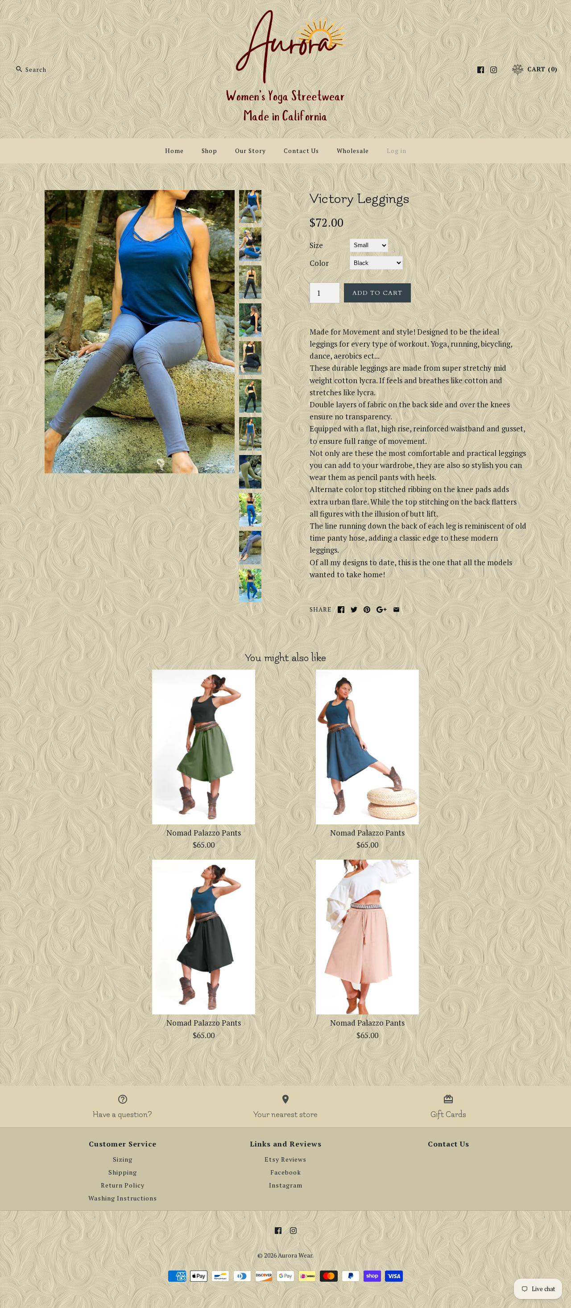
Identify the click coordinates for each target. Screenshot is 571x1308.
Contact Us (301, 151)
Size (316, 245)
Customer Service (123, 1143)
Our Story (250, 151)
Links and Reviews (286, 1143)
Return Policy (123, 1185)
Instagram (285, 1185)
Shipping (122, 1172)
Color (319, 263)
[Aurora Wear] (285, 15)
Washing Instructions (122, 1198)
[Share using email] (396, 609)
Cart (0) (541, 69)
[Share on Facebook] (341, 609)
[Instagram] (493, 69)
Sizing (122, 1159)
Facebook (285, 1172)
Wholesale (353, 151)
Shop (209, 151)
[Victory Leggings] (140, 196)
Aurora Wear (295, 1255)
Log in (396, 151)
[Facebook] (480, 69)
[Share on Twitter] (354, 609)
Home (174, 151)
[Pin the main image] (367, 609)
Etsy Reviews (285, 1159)
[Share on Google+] (382, 609)
